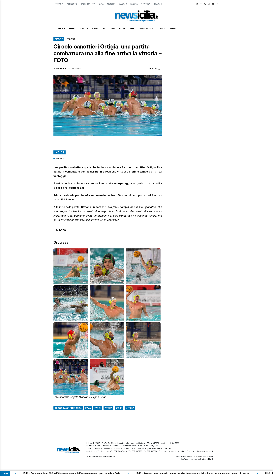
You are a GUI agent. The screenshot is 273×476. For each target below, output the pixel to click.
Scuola (160, 28)
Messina (111, 4)
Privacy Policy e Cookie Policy (100, 456)
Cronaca (59, 28)
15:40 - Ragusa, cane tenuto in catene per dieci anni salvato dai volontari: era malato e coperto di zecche (168, 473)
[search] (197, 4)
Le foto (60, 158)
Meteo (132, 28)
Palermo (122, 4)
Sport (105, 28)
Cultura (95, 28)
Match (97, 408)
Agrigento (72, 4)
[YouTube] (213, 4)
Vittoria (130, 408)
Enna (101, 4)
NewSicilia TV (145, 28)
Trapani (158, 4)
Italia (113, 28)
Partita (108, 408)
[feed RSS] (217, 4)
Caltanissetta (88, 4)
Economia (83, 28)
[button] (107, 105)
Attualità (172, 28)
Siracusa (145, 4)
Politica (72, 28)
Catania (59, 4)
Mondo (122, 28)
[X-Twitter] (205, 4)
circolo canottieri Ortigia (68, 408)
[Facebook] (201, 4)
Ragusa (134, 4)
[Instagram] (209, 4)
